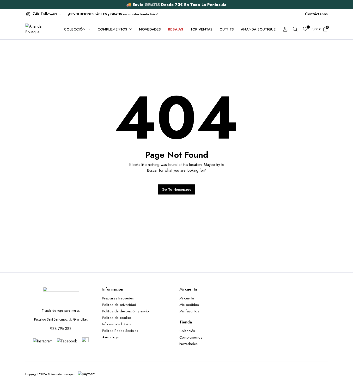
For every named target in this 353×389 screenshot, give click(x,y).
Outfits (226, 29)
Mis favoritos (189, 311)
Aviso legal (110, 337)
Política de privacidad (119, 304)
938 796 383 (61, 328)
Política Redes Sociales (121, 330)
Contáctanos (316, 14)
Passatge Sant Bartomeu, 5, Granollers (61, 319)
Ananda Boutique (258, 29)
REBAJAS (175, 29)
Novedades (150, 29)
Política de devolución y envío (125, 311)
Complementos (112, 29)
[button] (43, 14)
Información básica (116, 324)
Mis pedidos (189, 304)
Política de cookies (117, 317)
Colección (74, 29)
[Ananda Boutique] (39, 29)
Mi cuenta (186, 298)
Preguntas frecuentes (118, 298)
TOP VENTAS (201, 29)
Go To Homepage (177, 189)
